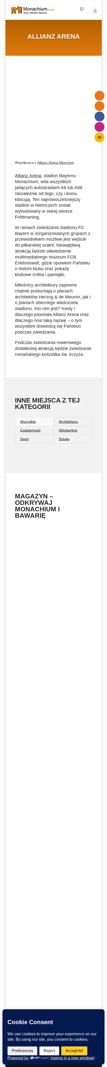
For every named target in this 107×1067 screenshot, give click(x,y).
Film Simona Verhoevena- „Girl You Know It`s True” (51, 783)
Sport (24, 439)
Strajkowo (29, 700)
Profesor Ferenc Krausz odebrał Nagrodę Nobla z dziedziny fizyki (49, 862)
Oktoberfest (68, 430)
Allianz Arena (28, 175)
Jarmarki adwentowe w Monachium (51, 954)
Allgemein (49, 552)
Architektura (68, 422)
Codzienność (30, 430)
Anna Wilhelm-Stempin (65, 546)
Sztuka (64, 439)
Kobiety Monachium (37, 616)
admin (52, 790)
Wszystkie (28, 422)
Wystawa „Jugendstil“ (39, 541)
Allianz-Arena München (55, 163)
